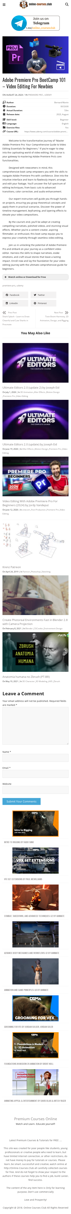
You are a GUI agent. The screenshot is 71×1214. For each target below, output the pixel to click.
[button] (4, 5)
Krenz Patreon (11, 567)
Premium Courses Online (35, 1118)
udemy (20, 285)
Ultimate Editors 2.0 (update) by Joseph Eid (29, 444)
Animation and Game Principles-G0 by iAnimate (26, 990)
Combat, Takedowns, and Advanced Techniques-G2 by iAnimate (34, 916)
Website (6, 783)
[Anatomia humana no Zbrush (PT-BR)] (35, 634)
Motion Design (53, 392)
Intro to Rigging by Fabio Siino (19, 842)
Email (6, 767)
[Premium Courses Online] (35, 3)
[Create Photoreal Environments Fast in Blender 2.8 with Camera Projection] (35, 577)
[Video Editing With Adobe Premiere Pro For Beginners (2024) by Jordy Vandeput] (35, 458)
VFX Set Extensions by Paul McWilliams (23, 879)
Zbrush (56, 681)
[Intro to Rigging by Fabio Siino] (35, 823)
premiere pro (8, 285)
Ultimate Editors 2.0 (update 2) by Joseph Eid (30, 387)
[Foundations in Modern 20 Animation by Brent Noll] (35, 1045)
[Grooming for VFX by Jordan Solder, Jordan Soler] (35, 1008)
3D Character (28, 681)
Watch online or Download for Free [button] (27, 277)
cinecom (26, 509)
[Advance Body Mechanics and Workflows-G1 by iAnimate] (35, 934)
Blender (29, 628)
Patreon (26, 571)
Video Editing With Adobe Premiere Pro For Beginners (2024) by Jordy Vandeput (30, 503)
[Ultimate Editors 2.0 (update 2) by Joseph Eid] (35, 344)
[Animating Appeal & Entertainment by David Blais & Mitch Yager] (35, 1082)
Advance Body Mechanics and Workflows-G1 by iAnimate (31, 953)
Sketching (46, 571)
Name (6, 751)
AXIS (50, 681)
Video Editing (22, 396)
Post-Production (38, 509)
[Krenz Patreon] (35, 524)
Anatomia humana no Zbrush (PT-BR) (26, 677)
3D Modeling (41, 681)
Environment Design (53, 628)
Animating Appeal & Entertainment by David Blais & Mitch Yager (35, 1100)
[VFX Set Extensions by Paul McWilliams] (35, 860)
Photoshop (36, 571)
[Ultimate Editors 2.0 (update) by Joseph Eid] (35, 401)
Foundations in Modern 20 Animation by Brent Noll (28, 1063)
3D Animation (26, 392)
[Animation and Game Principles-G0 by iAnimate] (35, 971)
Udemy (48, 94)
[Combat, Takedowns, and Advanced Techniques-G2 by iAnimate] (35, 897)
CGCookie (38, 628)
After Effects (39, 392)
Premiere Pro (35, 94)
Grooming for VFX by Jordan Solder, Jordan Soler (28, 1026)
